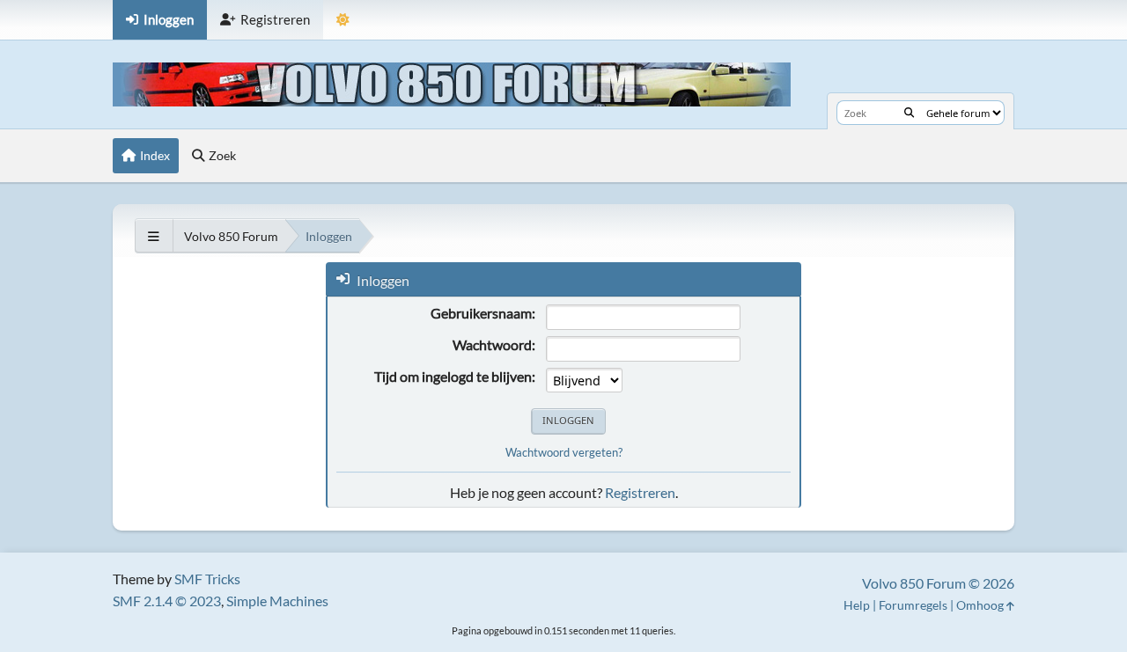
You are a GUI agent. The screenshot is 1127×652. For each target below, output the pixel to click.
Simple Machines (277, 600)
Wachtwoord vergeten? (563, 452)
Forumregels (913, 604)
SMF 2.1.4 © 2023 (167, 600)
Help (856, 604)
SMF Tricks (207, 578)
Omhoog (981, 604)
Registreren (640, 492)
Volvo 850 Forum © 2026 (938, 583)
